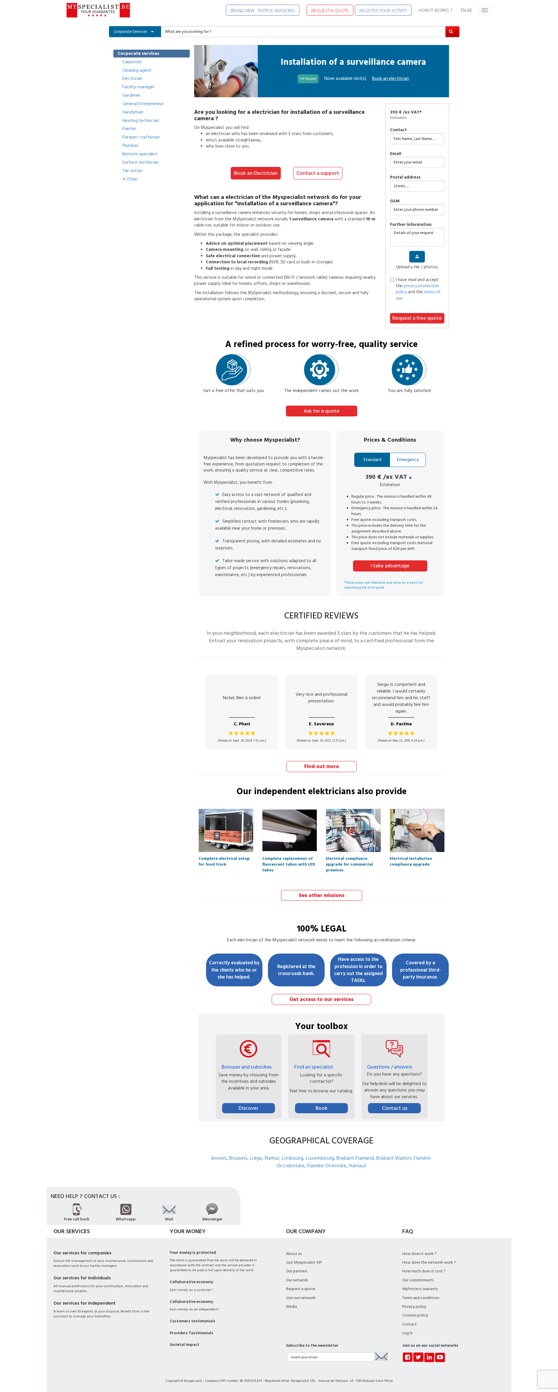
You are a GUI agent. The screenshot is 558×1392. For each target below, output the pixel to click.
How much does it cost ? (424, 1271)
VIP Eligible (308, 78)
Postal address (405, 177)
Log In (407, 1333)
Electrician (132, 78)
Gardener (131, 95)
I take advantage (390, 565)
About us (294, 1254)
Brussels (238, 1158)
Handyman (132, 112)
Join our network (301, 1298)
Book (322, 1108)
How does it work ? (419, 1254)
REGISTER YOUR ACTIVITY (383, 10)
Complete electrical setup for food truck (224, 860)
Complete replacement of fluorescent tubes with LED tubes (288, 860)
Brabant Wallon (393, 1158)
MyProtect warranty (420, 1289)
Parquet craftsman (141, 137)
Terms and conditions (420, 1298)
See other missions (321, 895)
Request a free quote (417, 318)
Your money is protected (193, 1253)
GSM (395, 201)
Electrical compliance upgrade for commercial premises (349, 860)
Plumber (130, 145)
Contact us (394, 1108)
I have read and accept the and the (418, 289)
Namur (271, 1158)
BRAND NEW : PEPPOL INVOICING (262, 10)
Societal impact (184, 1345)
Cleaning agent (136, 70)
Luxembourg (319, 1158)
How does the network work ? (429, 1262)
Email (395, 154)
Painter (129, 128)
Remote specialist (139, 154)
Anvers (219, 1158)
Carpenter (132, 62)
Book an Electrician (256, 173)
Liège (256, 1158)
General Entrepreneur (143, 103)
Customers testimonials (192, 1321)
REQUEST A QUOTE (330, 10)
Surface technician (140, 162)
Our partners (296, 1271)
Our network (297, 1280)
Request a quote (300, 1289)
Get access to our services (321, 999)
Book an (390, 78)
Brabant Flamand (355, 1158)
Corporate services (138, 53)
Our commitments (418, 1280)
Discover (248, 1108)
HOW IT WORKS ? (435, 10)
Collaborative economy (191, 1282)
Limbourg (292, 1158)
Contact (398, 130)
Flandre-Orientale (326, 1165)
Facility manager (138, 87)
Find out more (321, 766)
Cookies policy (415, 1315)
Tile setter (132, 171)
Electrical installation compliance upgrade (411, 860)
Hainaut (357, 1165)
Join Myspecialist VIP (304, 1262)
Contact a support (317, 173)
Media (291, 1307)
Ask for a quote (321, 411)
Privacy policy (414, 1307)
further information (411, 225)
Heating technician (140, 120)
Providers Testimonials (191, 1333)
